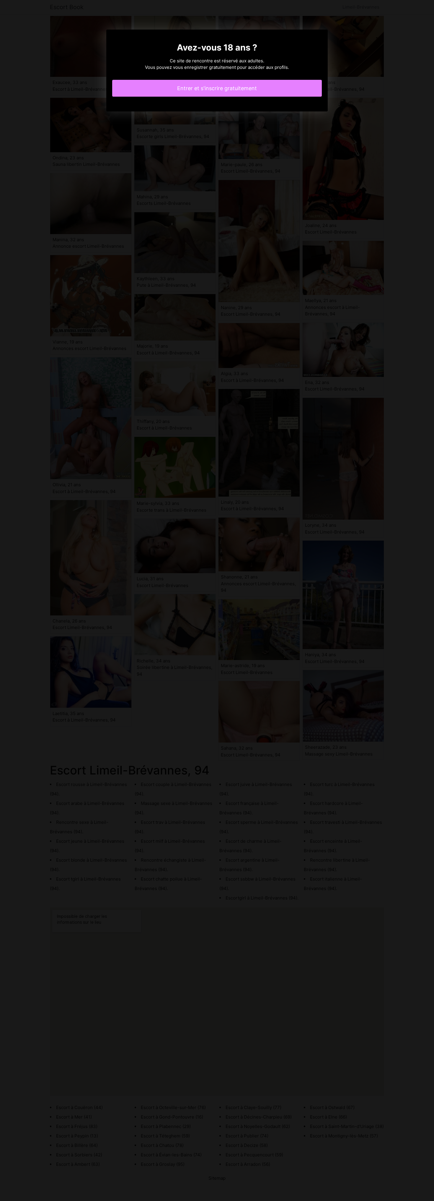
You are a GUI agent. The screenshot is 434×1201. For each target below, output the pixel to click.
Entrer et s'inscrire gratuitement (217, 88)
